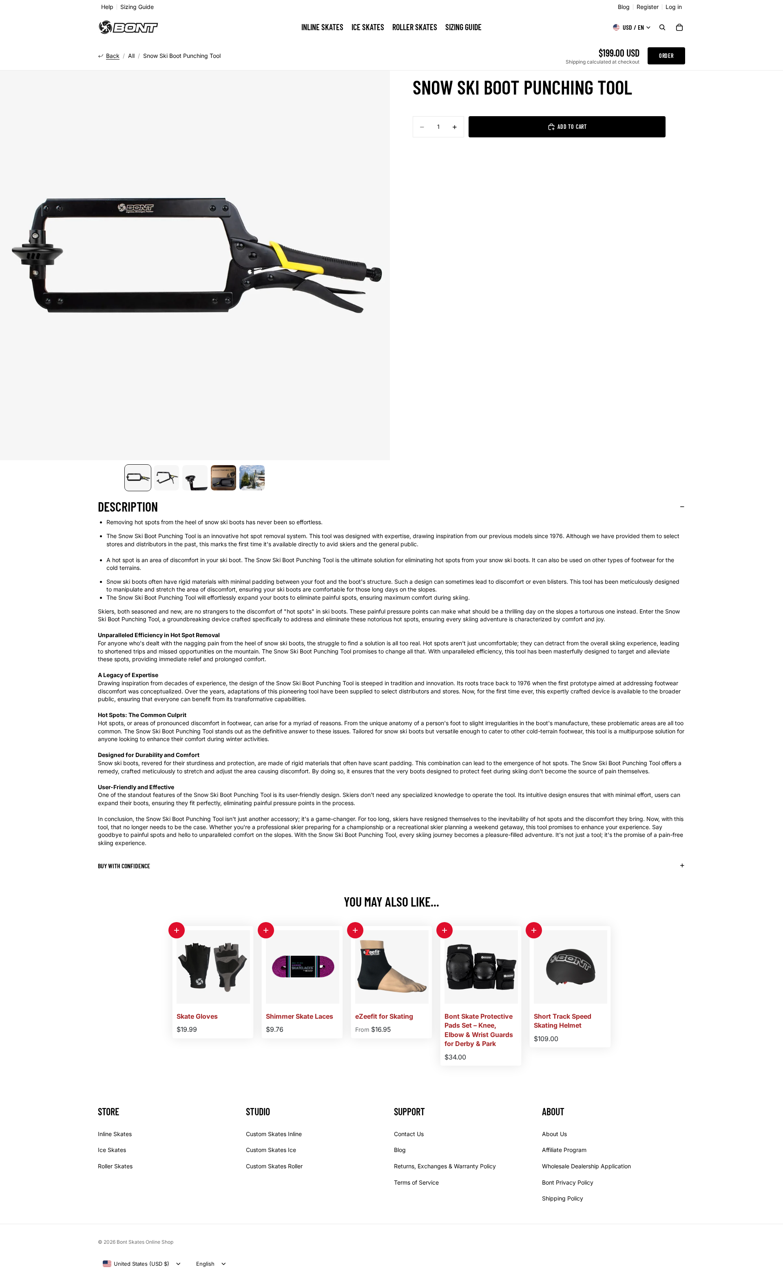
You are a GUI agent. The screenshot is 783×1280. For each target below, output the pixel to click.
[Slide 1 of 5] (137, 477)
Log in (674, 7)
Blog (624, 7)
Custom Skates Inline (274, 1133)
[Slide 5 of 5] (252, 477)
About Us (554, 1133)
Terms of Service (416, 1182)
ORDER (666, 55)
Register (648, 7)
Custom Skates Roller (274, 1166)
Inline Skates (115, 1133)
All (131, 56)
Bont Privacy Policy (567, 1182)
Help (107, 7)
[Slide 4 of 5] (223, 477)
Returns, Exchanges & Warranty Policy (445, 1166)
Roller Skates (115, 1166)
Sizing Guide (137, 7)
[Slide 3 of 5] (195, 477)
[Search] (662, 27)
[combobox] (136, 1264)
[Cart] (679, 27)
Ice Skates (112, 1150)
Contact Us (409, 1133)
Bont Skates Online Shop (145, 1242)
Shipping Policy (562, 1198)
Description (128, 506)
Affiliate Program (564, 1150)
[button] (176, 930)
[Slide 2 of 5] (166, 477)
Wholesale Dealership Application (586, 1166)
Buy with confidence (124, 866)
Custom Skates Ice (271, 1150)
